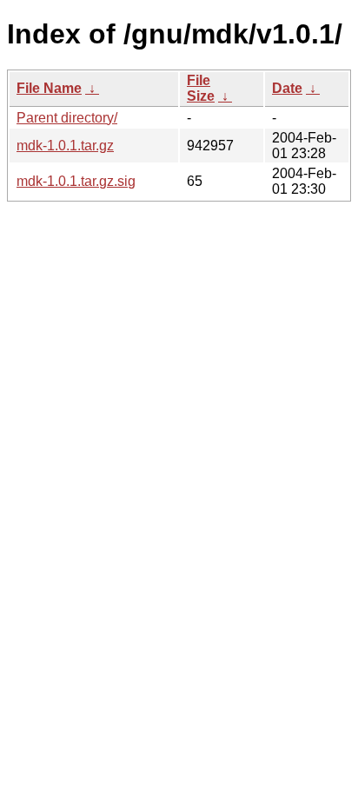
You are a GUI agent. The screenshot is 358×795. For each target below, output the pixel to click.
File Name (49, 88)
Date (287, 88)
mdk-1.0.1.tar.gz (65, 145)
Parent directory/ (67, 117)
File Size (201, 88)
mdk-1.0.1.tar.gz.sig (76, 181)
